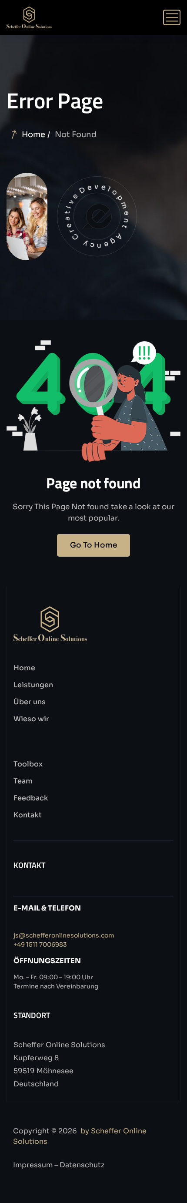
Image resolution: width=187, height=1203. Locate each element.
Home (33, 134)
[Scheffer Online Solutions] (29, 17)
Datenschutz (82, 1164)
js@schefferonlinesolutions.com (63, 935)
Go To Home (93, 545)
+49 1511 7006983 (40, 944)
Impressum (33, 1164)
